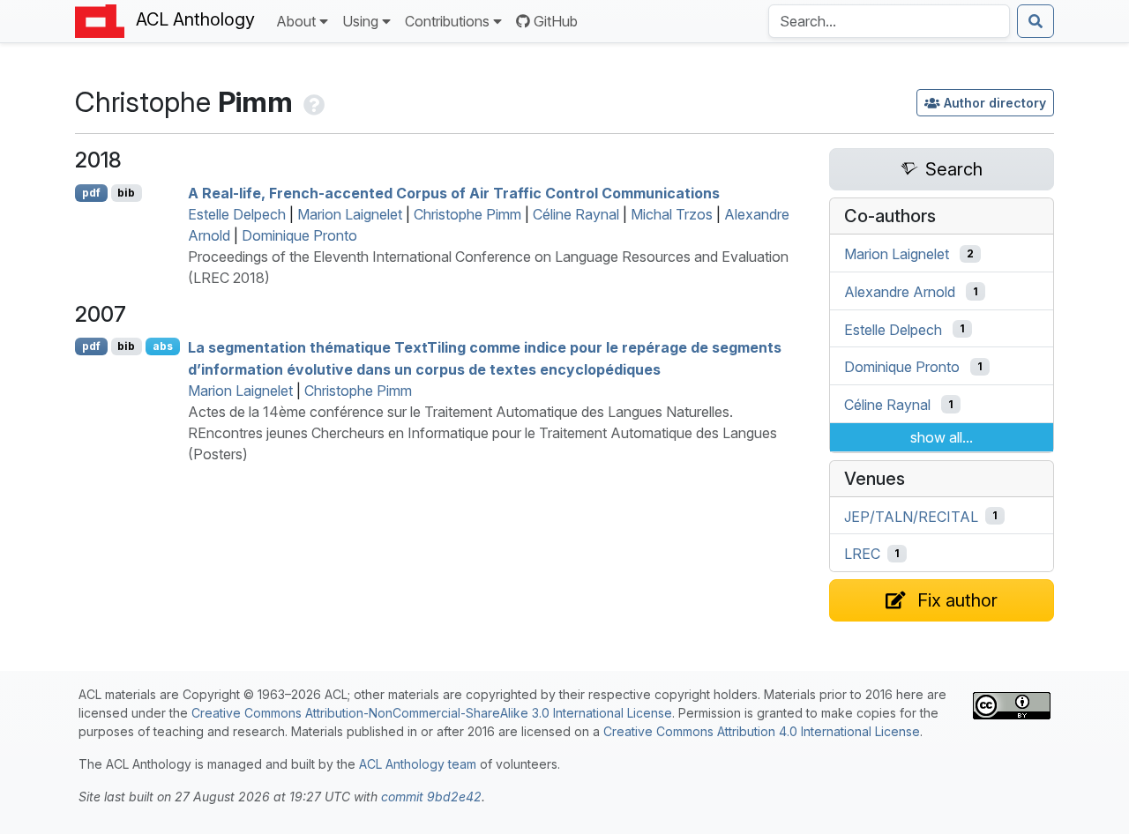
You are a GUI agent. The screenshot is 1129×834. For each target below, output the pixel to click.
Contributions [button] (447, 21)
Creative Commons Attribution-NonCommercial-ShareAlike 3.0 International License (431, 712)
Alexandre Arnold (899, 292)
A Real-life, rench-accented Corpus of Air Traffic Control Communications (454, 193)
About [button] (296, 21)
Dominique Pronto (299, 235)
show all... (941, 437)
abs (163, 346)
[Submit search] (1035, 21)
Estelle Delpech (237, 214)
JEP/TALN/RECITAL (911, 516)
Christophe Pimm (467, 214)
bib (126, 192)
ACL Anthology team (417, 763)
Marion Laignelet (349, 214)
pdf (91, 192)
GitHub (556, 21)
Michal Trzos (672, 214)
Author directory (995, 102)
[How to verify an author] (312, 102)
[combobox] (889, 21)
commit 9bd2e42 (431, 796)
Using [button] (360, 21)
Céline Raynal (576, 214)
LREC (862, 553)
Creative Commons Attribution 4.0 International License (761, 731)
